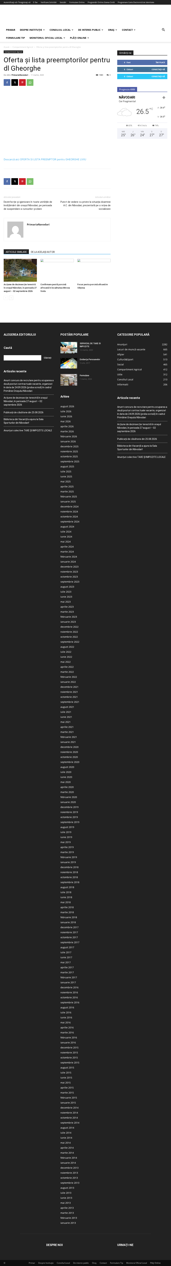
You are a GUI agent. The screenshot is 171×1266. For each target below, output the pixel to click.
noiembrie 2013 (69, 1172)
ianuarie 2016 (68, 1042)
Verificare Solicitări (49, 2)
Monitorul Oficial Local (46, 37)
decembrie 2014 (69, 1107)
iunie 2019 (66, 837)
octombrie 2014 (69, 1117)
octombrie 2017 (69, 937)
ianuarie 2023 (68, 621)
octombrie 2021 (69, 696)
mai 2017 (65, 962)
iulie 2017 (65, 952)
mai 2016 (65, 1022)
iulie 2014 (65, 1132)
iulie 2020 (65, 772)
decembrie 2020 (69, 747)
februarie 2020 (68, 797)
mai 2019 (65, 842)
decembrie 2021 (69, 686)
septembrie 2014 (69, 1122)
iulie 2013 (65, 1192)
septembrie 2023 (69, 581)
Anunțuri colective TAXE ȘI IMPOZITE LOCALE (28, 430)
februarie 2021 (68, 737)
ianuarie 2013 (68, 1222)
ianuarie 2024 (68, 561)
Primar (10, 29)
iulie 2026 (65, 411)
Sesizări (63, 2)
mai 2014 (65, 1142)
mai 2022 (65, 661)
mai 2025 (65, 481)
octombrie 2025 (69, 456)
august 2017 (67, 947)
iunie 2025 (66, 476)
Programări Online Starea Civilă (101, 2)
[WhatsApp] (30, 82)
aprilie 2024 (67, 546)
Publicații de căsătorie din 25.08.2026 (23, 412)
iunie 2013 (66, 1197)
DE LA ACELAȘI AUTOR (43, 252)
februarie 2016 (68, 1037)
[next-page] (11, 298)
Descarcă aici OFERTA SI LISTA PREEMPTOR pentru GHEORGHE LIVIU (45, 159)
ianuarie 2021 (68, 742)
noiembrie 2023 (69, 571)
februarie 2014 (68, 1157)
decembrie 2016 (69, 987)
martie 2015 (67, 1092)
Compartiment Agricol (23, 47)
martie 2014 (67, 1152)
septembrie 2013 (69, 1182)
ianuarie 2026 (68, 441)
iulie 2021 (65, 711)
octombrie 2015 (69, 1057)
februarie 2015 (68, 1097)
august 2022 (67, 646)
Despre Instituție (31, 29)
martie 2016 (67, 1032)
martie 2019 (67, 852)
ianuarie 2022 (68, 681)
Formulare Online (76, 2)
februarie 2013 (68, 1217)
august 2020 (67, 767)
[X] (14, 82)
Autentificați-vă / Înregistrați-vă (17, 2)
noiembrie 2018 (69, 872)
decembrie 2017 (69, 927)
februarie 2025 (68, 496)
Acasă (6, 47)
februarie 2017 (68, 977)
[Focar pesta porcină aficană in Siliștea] (94, 270)
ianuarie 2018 (68, 922)
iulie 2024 (65, 531)
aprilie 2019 (67, 847)
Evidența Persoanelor (90, 359)
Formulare (84, 375)
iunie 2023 (66, 596)
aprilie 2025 (67, 486)
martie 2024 (67, 551)
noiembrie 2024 (69, 511)
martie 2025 (67, 491)
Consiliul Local (60, 29)
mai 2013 (65, 1202)
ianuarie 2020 (68, 802)
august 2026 (67, 406)
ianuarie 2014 (68, 1162)
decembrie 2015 (69, 1047)
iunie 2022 (66, 656)
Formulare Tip (15, 37)
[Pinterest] (22, 82)
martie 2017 (67, 972)
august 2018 (67, 887)
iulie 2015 (65, 1072)
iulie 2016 (65, 1012)
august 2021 (67, 706)
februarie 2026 (68, 436)
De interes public (89, 29)
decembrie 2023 (69, 566)
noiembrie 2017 (69, 932)
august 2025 (67, 466)
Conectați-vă (158, 69)
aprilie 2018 (67, 907)
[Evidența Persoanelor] (68, 363)
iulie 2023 (65, 591)
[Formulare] (68, 380)
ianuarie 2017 (68, 982)
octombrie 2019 (69, 817)
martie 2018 (67, 912)
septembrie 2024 (69, 521)
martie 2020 (67, 792)
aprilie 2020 (67, 787)
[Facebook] (7, 82)
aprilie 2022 (67, 666)
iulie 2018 (65, 892)
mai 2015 (65, 1082)
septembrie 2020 (69, 762)
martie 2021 (67, 732)
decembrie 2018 (69, 867)
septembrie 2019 (69, 822)
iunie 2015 (66, 1077)
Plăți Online (78, 37)
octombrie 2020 (69, 757)
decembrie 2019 (69, 807)
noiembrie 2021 (69, 691)
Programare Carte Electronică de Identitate (136, 2)
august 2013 (67, 1187)
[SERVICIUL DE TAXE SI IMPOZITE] (68, 347)
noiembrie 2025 (69, 451)
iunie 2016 (66, 1017)
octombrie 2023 (69, 576)
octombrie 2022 (69, 636)
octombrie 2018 (69, 877)
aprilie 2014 (67, 1147)
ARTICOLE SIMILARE (16, 252)
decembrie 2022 (69, 626)
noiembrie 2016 (69, 992)
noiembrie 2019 (69, 812)
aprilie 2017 (67, 967)
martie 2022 (67, 671)
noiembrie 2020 (69, 752)
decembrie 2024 (69, 506)
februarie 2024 (68, 556)
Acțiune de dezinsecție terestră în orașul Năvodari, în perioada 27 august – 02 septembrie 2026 (20, 287)
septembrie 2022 (69, 641)
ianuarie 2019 (68, 862)
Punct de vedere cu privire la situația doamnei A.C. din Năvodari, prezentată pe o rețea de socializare (85, 205)
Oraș (111, 29)
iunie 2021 (66, 716)
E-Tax (35, 2)
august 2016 (67, 1007)
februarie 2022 (68, 676)
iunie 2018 (66, 897)
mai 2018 (65, 902)
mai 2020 (65, 782)
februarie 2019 (68, 857)
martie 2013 (67, 1212)
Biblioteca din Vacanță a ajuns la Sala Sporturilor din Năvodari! (23, 421)
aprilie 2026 (67, 426)
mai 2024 (65, 541)
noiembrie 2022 (69, 631)
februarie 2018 (68, 917)
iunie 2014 (66, 1137)
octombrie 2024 (69, 516)
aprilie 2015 (67, 1087)
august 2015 (67, 1067)
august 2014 (67, 1127)
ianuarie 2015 (68, 1102)
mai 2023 (65, 601)
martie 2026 (67, 431)
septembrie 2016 (69, 1002)
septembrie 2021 (69, 701)
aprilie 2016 (67, 1027)
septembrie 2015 (69, 1062)
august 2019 (67, 827)
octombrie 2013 (69, 1177)
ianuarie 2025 (68, 501)
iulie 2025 (65, 471)
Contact (127, 29)
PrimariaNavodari (20, 75)
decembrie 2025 (69, 446)
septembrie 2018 (69, 882)
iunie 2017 (66, 957)
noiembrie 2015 (69, 1052)
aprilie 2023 (67, 606)
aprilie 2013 (67, 1207)
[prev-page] (6, 298)
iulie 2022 (65, 651)
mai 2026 (65, 421)
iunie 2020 (66, 777)
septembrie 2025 (69, 461)
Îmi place (160, 62)
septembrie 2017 (69, 942)
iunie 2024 (66, 536)
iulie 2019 (65, 832)
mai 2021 (65, 722)
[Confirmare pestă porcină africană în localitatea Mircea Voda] (57, 270)
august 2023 (67, 586)
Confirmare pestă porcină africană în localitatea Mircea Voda (55, 287)
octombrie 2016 (69, 997)
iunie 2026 (66, 416)
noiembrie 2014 (69, 1112)
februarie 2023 (68, 616)
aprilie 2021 (67, 727)
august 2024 (67, 526)
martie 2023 (67, 611)
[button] (163, 30)
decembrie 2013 (69, 1167)
